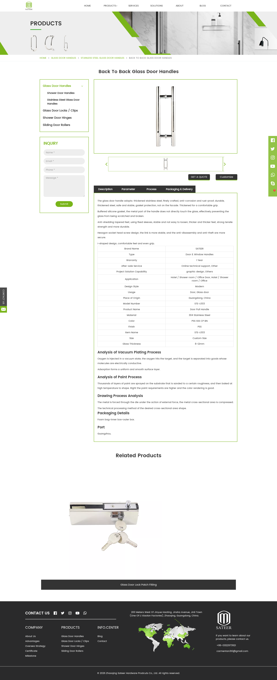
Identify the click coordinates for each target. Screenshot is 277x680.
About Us (30, 636)
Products (110, 6)
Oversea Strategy (35, 646)
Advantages (32, 641)
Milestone (30, 656)
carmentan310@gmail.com (232, 651)
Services (133, 6)
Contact (225, 6)
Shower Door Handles (60, 93)
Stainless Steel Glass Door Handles (102, 58)
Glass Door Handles (63, 58)
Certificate (31, 651)
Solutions (156, 6)
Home (87, 6)
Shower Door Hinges (57, 117)
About (180, 6)
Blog (203, 6)
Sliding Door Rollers (56, 125)
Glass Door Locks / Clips (60, 110)
